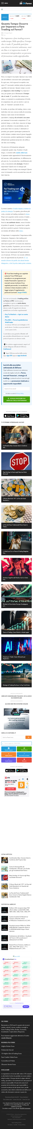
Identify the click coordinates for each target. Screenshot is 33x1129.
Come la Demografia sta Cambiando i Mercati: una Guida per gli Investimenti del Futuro (19, 868)
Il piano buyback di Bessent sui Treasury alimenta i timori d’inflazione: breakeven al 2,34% (19, 918)
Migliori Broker (8, 755)
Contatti (15, 1124)
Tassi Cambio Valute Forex (9, 1057)
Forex (4, 35)
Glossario (24, 761)
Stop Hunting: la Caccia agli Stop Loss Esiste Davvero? (19, 876)
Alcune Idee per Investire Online (16, 704)
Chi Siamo (10, 1124)
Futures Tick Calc (17, 1099)
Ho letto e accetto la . (14, 393)
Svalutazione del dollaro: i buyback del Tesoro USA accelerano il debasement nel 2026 (20, 938)
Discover (26, 1006)
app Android (21, 356)
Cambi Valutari (8, 761)
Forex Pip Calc (26, 1099)
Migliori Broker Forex (7, 1046)
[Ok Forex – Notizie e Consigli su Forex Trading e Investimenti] (26, 3)
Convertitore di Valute (24, 755)
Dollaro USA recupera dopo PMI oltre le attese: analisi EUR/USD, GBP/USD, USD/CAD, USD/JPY (19, 910)
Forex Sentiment (24, 1097)
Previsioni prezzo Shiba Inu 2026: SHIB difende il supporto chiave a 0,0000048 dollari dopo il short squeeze (19, 928)
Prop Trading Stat (7, 1099)
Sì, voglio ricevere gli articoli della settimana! (17, 399)
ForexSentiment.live (19, 1003)
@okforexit (7, 349)
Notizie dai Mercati (7, 1050)
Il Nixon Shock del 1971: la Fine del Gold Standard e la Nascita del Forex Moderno (20, 886)
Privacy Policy (19, 393)
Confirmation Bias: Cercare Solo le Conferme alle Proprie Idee (19, 859)
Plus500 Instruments (25, 1108)
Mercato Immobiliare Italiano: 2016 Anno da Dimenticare (16, 697)
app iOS (9, 356)
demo (28, 214)
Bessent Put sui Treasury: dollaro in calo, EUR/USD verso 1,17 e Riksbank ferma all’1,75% (19, 946)
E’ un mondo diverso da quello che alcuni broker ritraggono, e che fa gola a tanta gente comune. (16, 260)
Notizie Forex (24, 750)
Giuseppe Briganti (8, 33)
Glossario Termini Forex (8, 1064)
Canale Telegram (9, 750)
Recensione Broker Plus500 (12, 1097)
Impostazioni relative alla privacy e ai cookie (17, 1119)
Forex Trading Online (16, 1122)
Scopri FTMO (22, 293)
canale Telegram (6, 1038)
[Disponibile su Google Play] (22, 416)
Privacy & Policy (21, 1124)
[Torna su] (30, 1124)
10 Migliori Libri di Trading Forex (11, 1054)
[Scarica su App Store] (9, 416)
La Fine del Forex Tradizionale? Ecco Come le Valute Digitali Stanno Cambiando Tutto (20, 895)
